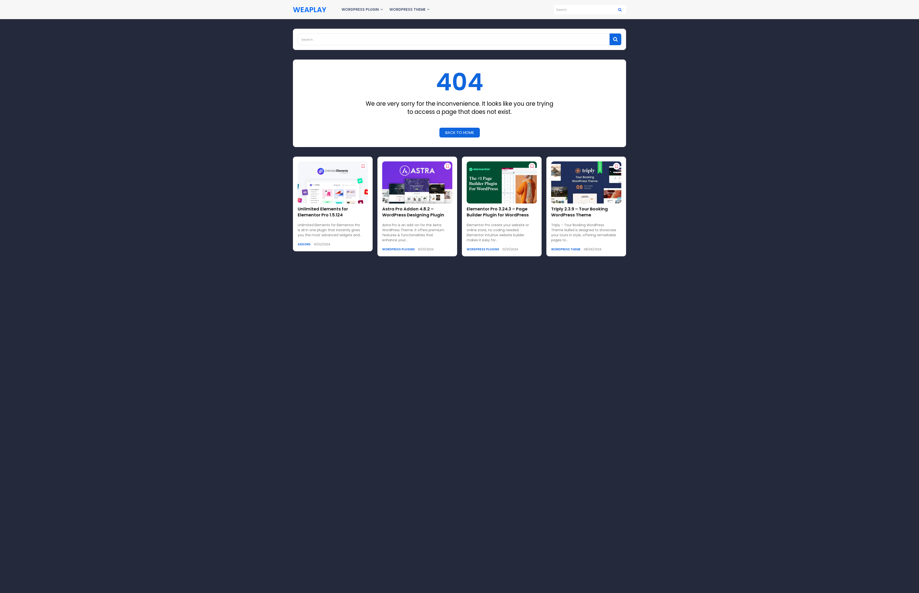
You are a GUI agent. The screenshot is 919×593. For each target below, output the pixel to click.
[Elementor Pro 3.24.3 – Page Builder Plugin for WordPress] (502, 182)
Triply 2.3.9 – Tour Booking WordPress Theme (579, 212)
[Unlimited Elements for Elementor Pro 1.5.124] (333, 182)
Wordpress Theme (566, 249)
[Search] (620, 9)
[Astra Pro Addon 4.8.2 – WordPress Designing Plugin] (417, 182)
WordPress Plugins (398, 249)
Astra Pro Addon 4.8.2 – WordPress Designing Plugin (413, 212)
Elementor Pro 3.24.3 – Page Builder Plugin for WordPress (498, 212)
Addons (304, 244)
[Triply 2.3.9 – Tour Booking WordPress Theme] (586, 182)
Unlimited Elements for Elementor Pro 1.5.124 (323, 212)
